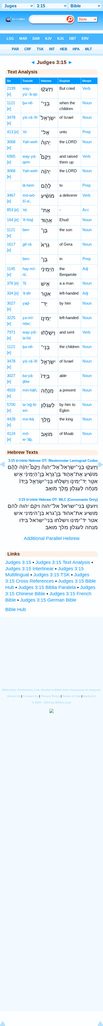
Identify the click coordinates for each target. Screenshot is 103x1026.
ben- (26, 229)
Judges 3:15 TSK (51, 574)
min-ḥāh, (30, 390)
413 (10, 132)
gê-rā (26, 244)
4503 (11, 390)
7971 (11, 332)
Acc (85, 209)
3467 (11, 195)
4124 (11, 433)
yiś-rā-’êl (29, 117)
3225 (11, 317)
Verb (86, 88)
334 (10, 293)
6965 (11, 156)
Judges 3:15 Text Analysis (62, 562)
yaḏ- (26, 303)
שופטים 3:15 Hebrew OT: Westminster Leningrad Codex (53, 461)
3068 (11, 142)
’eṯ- (25, 209)
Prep (86, 132)
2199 (11, 88)
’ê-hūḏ (27, 219)
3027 (11, 303)
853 (10, 209)
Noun (87, 103)
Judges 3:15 (18, 562)
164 (10, 219)
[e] (9, 94)
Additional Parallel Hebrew (51, 538)
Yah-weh (30, 142)
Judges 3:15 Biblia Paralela (47, 587)
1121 (11, 103)
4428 (11, 419)
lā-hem (28, 185)
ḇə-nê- (28, 103)
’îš (24, 283)
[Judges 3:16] (96, 476)
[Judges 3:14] (6, 476)
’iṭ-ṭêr (26, 293)
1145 (11, 268)
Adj (85, 268)
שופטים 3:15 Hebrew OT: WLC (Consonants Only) (58, 500)
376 (10, 283)
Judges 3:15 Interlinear (29, 568)
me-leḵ (28, 419)
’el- (24, 132)
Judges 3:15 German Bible (48, 600)
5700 (11, 404)
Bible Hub (15, 609)
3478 (11, 117)
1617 (11, 244)
